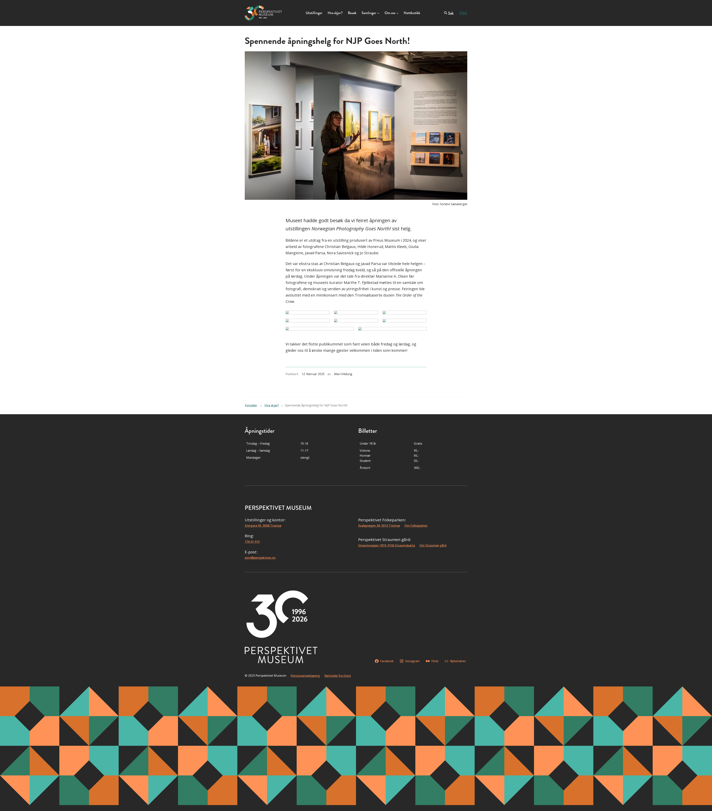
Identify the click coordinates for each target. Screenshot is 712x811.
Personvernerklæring (305, 676)
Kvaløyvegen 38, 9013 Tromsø (379, 526)
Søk (451, 13)
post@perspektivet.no (260, 558)
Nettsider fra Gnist (337, 676)
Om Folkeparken (416, 526)
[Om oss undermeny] (397, 13)
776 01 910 (252, 542)
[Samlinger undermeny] (378, 13)
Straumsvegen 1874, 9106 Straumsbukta (386, 545)
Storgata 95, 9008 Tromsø (263, 526)
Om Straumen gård (432, 545)
